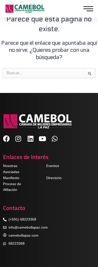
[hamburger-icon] (87, 9)
